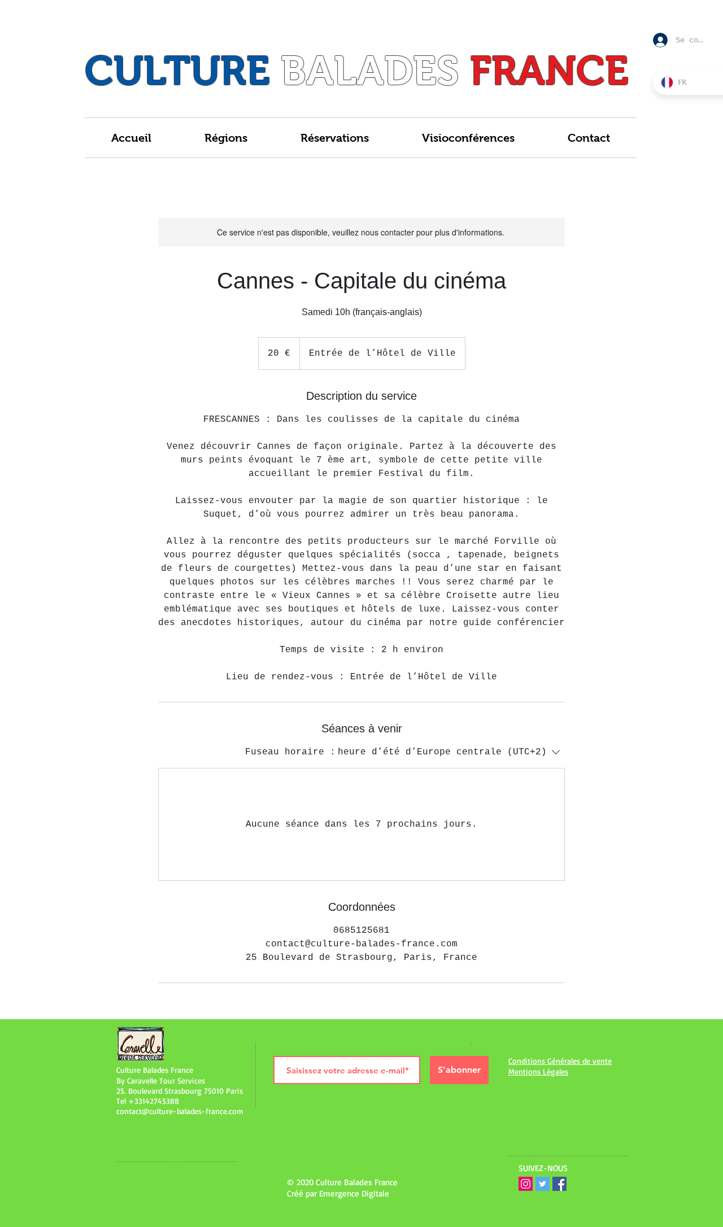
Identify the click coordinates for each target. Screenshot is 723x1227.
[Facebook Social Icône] (559, 1184)
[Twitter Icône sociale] (542, 1184)
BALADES (370, 70)
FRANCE (549, 70)
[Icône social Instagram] (526, 1184)
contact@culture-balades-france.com (179, 1111)
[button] (226, 138)
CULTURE (177, 70)
